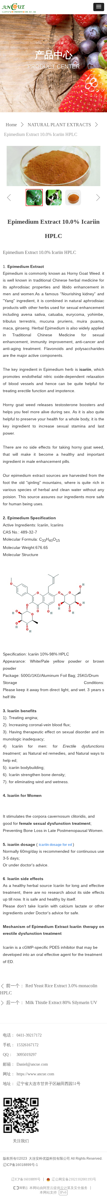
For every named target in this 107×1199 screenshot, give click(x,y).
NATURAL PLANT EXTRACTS (59, 124)
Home (11, 124)
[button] (98, 7)
